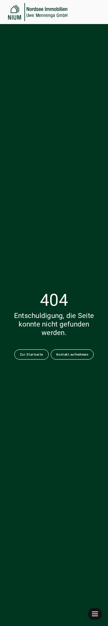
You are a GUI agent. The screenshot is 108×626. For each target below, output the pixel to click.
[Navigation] (95, 614)
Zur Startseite (31, 354)
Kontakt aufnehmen (72, 354)
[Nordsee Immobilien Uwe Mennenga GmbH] (37, 12)
